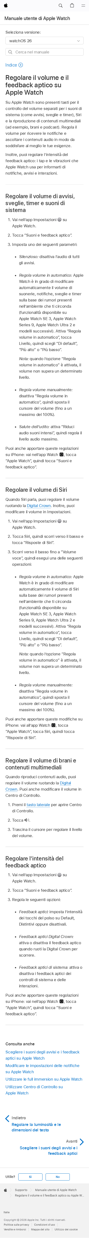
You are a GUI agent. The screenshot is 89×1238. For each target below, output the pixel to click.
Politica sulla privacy (16, 1224)
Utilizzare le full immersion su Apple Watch (43, 1079)
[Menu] (83, 5)
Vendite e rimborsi (15, 1229)
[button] (60, 5)
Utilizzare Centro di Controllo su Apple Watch (34, 1089)
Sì (30, 1177)
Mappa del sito (40, 1229)
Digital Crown (39, 505)
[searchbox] (44, 52)
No (58, 1177)
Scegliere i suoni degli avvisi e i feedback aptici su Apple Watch (42, 1055)
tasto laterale (38, 804)
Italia (6, 1212)
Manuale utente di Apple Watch (37, 18)
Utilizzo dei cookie (66, 1229)
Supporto (21, 1190)
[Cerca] (10, 52)
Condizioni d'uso (44, 1224)
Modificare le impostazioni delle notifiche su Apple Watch (42, 1068)
